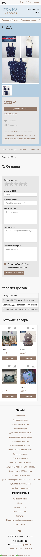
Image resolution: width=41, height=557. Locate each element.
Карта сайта (20, 524)
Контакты (20, 516)
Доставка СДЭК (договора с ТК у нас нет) (19, 135)
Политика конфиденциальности (19, 520)
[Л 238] (28, 376)
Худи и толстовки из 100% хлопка (20, 467)
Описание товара (9, 150)
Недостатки (9, 227)
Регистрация (33, 2)
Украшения (20, 416)
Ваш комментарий (12, 246)
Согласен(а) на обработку (18, 265)
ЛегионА (28, 549)
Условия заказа (19, 507)
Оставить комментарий (14, 273)
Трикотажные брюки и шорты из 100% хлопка (20, 480)
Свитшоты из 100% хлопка (20, 471)
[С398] (28, 338)
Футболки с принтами (20, 488)
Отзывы (23, 150)
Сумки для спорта (20, 458)
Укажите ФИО (10, 191)
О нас (19, 503)
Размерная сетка (20, 499)
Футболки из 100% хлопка (20, 484)
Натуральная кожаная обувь (20, 450)
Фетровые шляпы (20, 420)
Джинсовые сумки (20, 428)
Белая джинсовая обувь (20, 446)
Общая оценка (10, 180)
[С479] (9, 338)
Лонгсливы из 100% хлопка (20, 463)
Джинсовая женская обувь (20, 433)
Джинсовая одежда (20, 424)
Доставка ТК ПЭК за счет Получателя (18, 132)
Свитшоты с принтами (20, 475)
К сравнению (13, 125)
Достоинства (10, 208)
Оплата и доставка (20, 512)
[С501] (9, 376)
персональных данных (17, 267)
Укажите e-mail (10, 200)
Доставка (35, 150)
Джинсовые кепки (20, 454)
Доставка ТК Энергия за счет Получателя (19, 139)
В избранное (12, 121)
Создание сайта (15, 549)
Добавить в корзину (20, 109)
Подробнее (9, 358)
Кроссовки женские (20, 441)
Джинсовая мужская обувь (20, 437)
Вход (22, 2)
